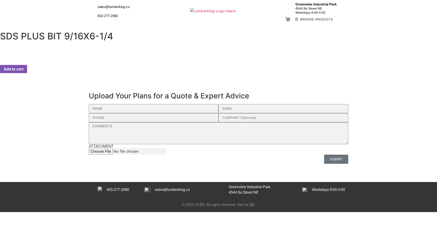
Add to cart (13, 69)
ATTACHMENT (101, 146)
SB (251, 205)
